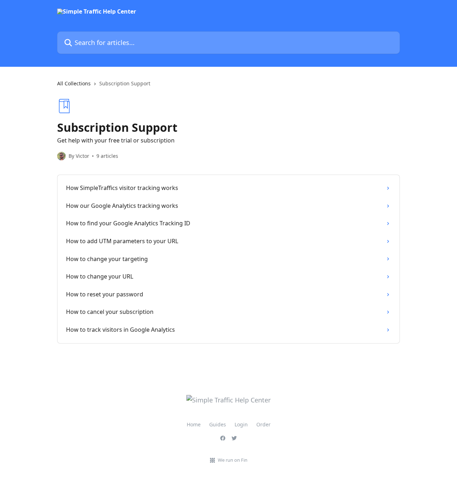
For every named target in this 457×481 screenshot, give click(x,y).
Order (263, 424)
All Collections (74, 83)
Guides (217, 424)
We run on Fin (232, 460)
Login (241, 424)
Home (194, 424)
